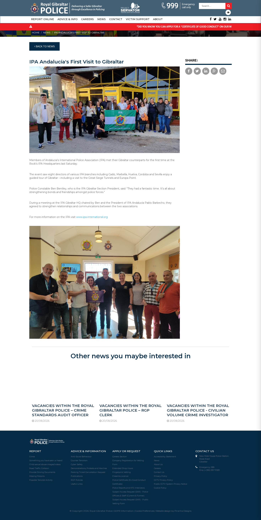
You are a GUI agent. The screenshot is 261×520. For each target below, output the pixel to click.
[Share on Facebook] (188, 71)
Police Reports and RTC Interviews (128, 488)
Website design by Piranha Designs (173, 511)
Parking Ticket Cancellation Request (88, 472)
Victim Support (137, 19)
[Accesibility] (228, 12)
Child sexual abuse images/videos (45, 464)
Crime (32, 456)
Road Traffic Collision (39, 468)
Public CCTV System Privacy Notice (170, 484)
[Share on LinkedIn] (205, 71)
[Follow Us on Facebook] (210, 19)
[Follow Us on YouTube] (220, 19)
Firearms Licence (120, 476)
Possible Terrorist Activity (41, 480)
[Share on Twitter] (197, 71)
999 (172, 5)
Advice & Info (68, 19)
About (158, 19)
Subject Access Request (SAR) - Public (130, 499)
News (101, 19)
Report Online (42, 19)
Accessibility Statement (165, 456)
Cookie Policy (160, 488)
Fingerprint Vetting (121, 472)
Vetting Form (118, 503)
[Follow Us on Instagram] (225, 19)
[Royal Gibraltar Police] (67, 7)
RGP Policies (77, 480)
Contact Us (159, 472)
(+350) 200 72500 (212, 470)
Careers (87, 19)
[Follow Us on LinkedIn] (230, 19)
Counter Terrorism (79, 460)
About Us (158, 464)
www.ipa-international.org (92, 217)
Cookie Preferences (144, 511)
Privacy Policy (160, 476)
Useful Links (77, 484)
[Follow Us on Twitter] (215, 19)
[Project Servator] (130, 6)
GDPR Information (123, 511)
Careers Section (119, 456)
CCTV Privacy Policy (163, 480)
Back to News (45, 46)
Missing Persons (37, 476)
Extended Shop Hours (122, 468)
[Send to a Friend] (222, 71)
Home (35, 32)
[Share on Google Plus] (214, 71)
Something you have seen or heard (45, 460)
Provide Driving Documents (42, 472)
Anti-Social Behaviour (81, 456)
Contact (115, 19)
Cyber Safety (77, 464)
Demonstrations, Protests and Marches (89, 468)
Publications (77, 476)
